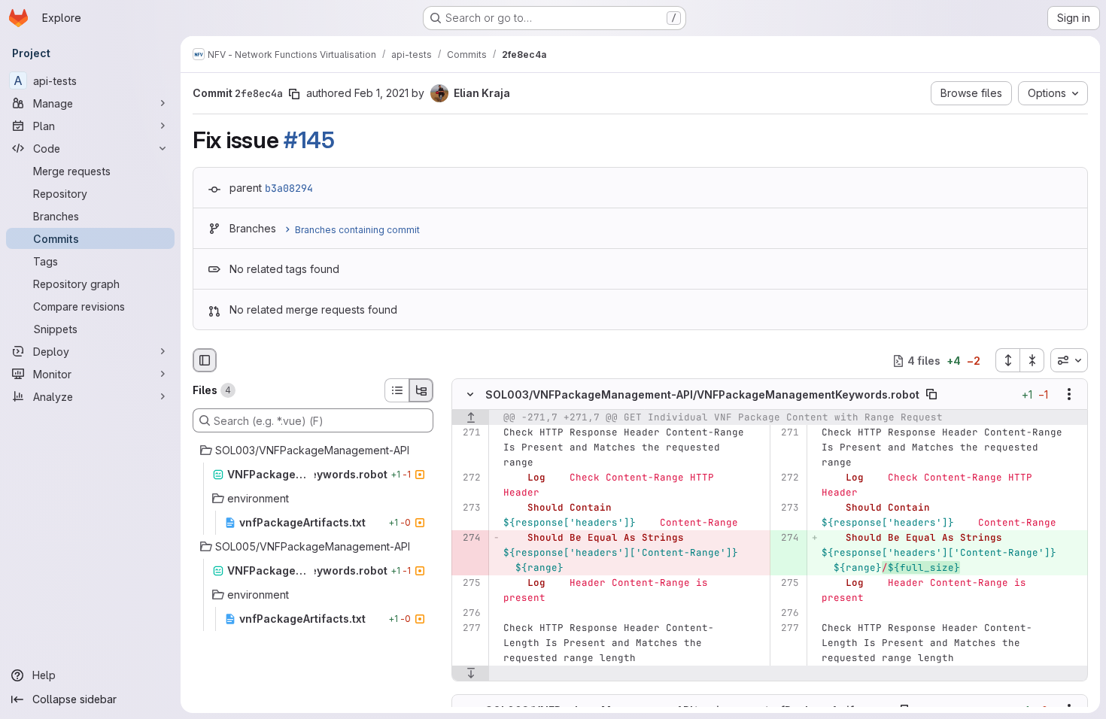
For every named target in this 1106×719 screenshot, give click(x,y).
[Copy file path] (931, 395)
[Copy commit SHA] (294, 94)
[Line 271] (468, 433)
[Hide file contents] (470, 395)
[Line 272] (468, 478)
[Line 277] (468, 628)
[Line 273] (468, 508)
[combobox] (1069, 360)
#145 (309, 139)
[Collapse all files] (1032, 360)
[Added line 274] (786, 538)
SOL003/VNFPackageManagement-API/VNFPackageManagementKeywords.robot (702, 394)
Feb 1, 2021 (381, 92)
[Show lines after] (470, 673)
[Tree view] (421, 390)
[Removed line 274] (468, 538)
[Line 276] (468, 613)
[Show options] (1069, 395)
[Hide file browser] (205, 360)
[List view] (396, 390)
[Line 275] (468, 583)
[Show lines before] (470, 418)
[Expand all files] (1007, 360)
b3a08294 (289, 188)
